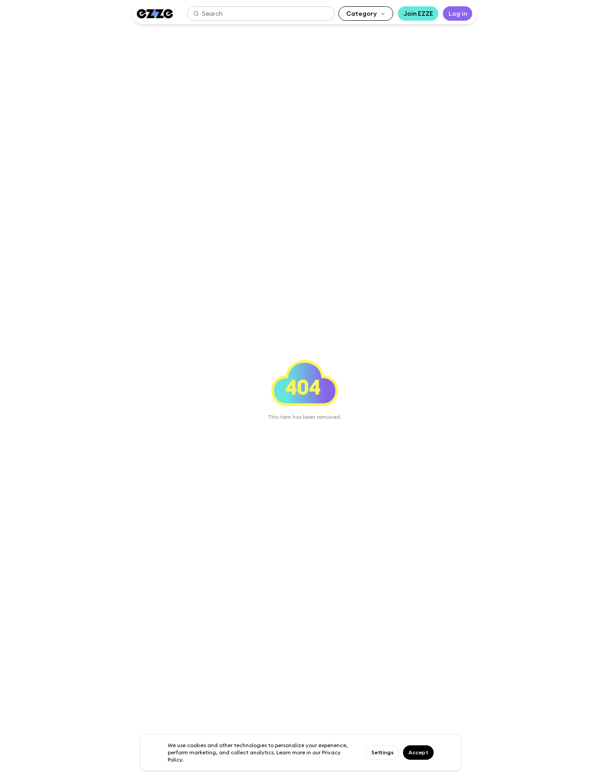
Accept (418, 752)
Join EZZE (418, 13)
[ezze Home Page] (155, 13)
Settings (382, 752)
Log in (458, 13)
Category (361, 13)
